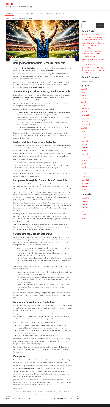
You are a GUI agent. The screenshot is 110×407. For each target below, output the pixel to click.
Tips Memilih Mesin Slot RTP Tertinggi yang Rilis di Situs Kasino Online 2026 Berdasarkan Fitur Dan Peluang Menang (92, 70)
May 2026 (83, 99)
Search (83, 22)
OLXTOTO (10, 4)
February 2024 (85, 180)
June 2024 (83, 167)
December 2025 (85, 115)
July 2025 (83, 131)
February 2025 (85, 141)
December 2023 (85, 186)
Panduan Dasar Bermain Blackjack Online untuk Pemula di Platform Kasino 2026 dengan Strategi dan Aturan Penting (92, 61)
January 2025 (84, 144)
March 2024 (84, 177)
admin (22, 60)
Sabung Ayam (29, 13)
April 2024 (83, 173)
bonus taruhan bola (27, 391)
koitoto (56, 70)
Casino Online (19, 13)
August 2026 (84, 89)
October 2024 (84, 154)
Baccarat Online (61, 13)
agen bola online (19, 391)
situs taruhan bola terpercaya (32, 394)
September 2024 (85, 157)
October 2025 (84, 121)
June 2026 (83, 95)
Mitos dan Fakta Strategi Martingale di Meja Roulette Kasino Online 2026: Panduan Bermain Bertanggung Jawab (92, 53)
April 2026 (83, 102)
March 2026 (84, 105)
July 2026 (83, 92)
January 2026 (84, 112)
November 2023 (85, 190)
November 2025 (85, 118)
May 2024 (83, 170)
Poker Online (39, 13)
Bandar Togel (50, 13)
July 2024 (83, 164)
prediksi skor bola (22, 394)
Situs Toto (84, 219)
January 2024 (84, 183)
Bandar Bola (9, 13)
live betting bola (41, 391)
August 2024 (84, 160)
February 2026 (85, 108)
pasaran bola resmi (48, 391)
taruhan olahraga (42, 394)
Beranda (8, 18)
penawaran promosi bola (58, 391)
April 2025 (83, 134)
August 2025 (84, 128)
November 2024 (85, 151)
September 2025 (85, 125)
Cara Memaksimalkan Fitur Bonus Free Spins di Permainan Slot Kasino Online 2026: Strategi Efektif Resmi (92, 45)
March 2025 (84, 138)
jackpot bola (34, 391)
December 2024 (85, 147)
